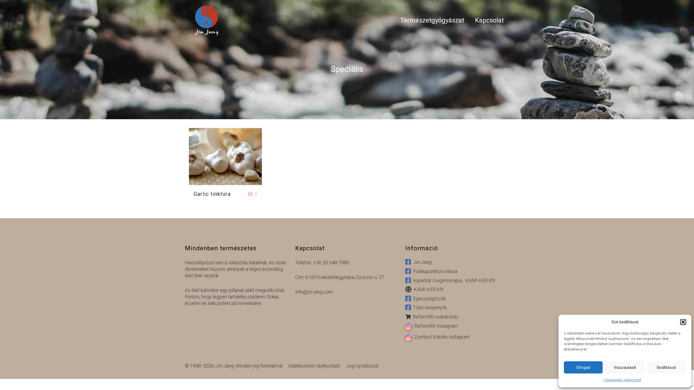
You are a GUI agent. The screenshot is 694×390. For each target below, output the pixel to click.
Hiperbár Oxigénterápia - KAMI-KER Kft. (453, 280)
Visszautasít (625, 367)
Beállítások (666, 367)
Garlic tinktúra (212, 194)
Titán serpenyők (429, 308)
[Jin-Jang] (206, 20)
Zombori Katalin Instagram (441, 337)
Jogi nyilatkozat (362, 366)
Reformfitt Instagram (435, 326)
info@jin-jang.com (314, 292)
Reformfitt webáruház (434, 317)
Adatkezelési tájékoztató (622, 380)
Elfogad (583, 367)
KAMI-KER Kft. (428, 289)
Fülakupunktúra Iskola (434, 271)
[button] (683, 322)
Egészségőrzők (428, 298)
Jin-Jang (421, 262)
